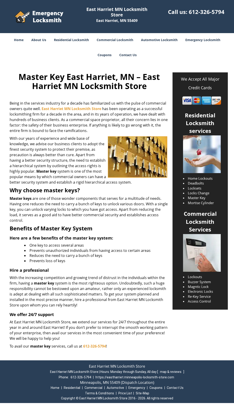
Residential (72, 388)
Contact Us (128, 55)
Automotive (115, 388)
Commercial (93, 388)
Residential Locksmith (71, 40)
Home (19, 40)
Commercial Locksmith (115, 40)
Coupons (105, 55)
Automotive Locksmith (159, 40)
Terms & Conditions (99, 393)
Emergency (136, 388)
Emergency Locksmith (202, 40)
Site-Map (142, 393)
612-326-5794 (206, 12)
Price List (125, 393)
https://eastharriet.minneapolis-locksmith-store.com (135, 377)
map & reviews (171, 372)
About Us (38, 40)
